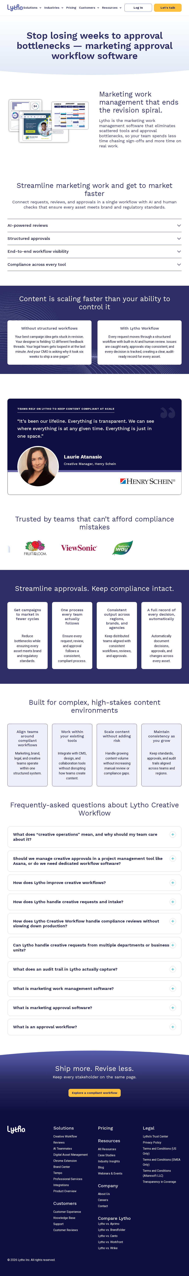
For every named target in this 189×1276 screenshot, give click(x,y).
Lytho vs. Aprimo (108, 1224)
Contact (103, 1206)
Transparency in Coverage (159, 1182)
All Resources (107, 1149)
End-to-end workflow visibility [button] (38, 251)
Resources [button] (110, 7)
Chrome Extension (65, 1161)
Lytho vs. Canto (108, 1236)
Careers (103, 1200)
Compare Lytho (114, 1218)
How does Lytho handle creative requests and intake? (68, 901)
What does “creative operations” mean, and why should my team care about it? (85, 836)
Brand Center (61, 1167)
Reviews (59, 1142)
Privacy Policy (152, 1142)
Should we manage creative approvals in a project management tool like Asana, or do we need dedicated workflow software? (88, 861)
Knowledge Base (64, 1218)
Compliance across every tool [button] (37, 264)
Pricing (71, 7)
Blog (101, 1167)
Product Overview (64, 1191)
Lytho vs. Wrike (108, 1248)
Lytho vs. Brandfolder (111, 1230)
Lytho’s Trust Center (155, 1136)
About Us (104, 1194)
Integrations (61, 1185)
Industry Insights (109, 1161)
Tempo (57, 1173)
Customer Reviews (65, 1230)
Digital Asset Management (70, 1154)
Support (58, 1224)
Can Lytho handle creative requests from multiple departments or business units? (91, 947)
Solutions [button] (30, 7)
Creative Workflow (65, 1136)
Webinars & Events (110, 1173)
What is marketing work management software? (63, 988)
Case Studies (106, 1155)
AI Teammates (62, 1148)
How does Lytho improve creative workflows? (59, 882)
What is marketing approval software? (52, 1007)
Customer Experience (67, 1212)
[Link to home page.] (15, 7)
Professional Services (67, 1179)
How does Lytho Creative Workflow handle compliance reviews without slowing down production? (86, 923)
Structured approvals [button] (29, 238)
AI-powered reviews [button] (28, 225)
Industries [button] (51, 7)
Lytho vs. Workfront (110, 1242)
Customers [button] (87, 7)
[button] (138, 8)
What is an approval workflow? (45, 1027)
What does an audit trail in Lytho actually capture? (65, 969)
